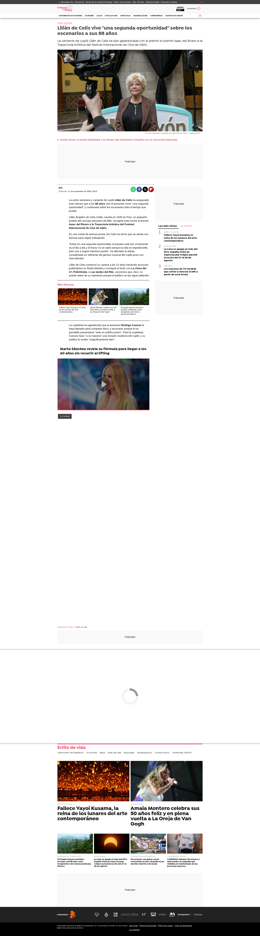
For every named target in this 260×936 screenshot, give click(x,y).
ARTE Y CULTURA (171, 232)
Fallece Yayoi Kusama (122, 2)
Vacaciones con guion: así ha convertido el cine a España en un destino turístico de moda (147, 861)
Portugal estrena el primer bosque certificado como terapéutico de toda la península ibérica (74, 863)
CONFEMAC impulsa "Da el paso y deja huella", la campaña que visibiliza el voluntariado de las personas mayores (183, 863)
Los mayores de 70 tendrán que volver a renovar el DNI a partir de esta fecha (181, 272)
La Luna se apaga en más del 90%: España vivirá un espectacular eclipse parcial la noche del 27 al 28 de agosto (181, 255)
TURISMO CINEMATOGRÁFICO (143, 856)
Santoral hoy (79, 2)
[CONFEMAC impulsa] (185, 844)
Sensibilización (140, 16)
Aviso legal (133, 926)
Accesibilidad (134, 930)
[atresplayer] (194, 8)
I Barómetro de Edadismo (70, 16)
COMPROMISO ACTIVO (176, 856)
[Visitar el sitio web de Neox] (116, 915)
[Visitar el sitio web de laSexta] (106, 915)
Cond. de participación (183, 926)
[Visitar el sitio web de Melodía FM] (172, 915)
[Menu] (200, 16)
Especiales (125, 16)
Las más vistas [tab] (167, 226)
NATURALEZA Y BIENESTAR (69, 856)
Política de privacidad (147, 926)
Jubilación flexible (152, 2)
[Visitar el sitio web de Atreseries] (144, 915)
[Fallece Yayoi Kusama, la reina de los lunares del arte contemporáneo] (72, 296)
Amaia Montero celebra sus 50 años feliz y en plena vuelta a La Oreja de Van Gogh (165, 816)
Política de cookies (165, 926)
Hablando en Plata (65, 627)
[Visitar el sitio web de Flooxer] (198, 915)
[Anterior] (58, 2)
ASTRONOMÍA (170, 246)
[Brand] (75, 8)
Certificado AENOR (174, 16)
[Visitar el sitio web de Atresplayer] (185, 915)
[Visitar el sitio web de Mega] (135, 915)
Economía (89, 16)
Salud (99, 16)
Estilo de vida (111, 16)
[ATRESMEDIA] (66, 915)
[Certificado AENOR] (180, 8)
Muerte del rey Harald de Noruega (99, 2)
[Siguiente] (201, 2)
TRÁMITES (168, 266)
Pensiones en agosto (169, 2)
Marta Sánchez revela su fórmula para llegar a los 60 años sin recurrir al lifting (103, 351)
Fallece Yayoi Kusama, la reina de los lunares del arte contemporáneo (180, 238)
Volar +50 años (138, 2)
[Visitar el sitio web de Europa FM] (163, 915)
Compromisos (156, 16)
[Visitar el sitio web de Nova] (125, 915)
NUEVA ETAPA (136, 804)
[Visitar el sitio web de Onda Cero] (153, 915)
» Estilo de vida (80, 627)
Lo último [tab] (186, 226)
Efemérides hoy (67, 2)
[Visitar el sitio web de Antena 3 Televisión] (97, 915)
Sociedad (65, 416)
